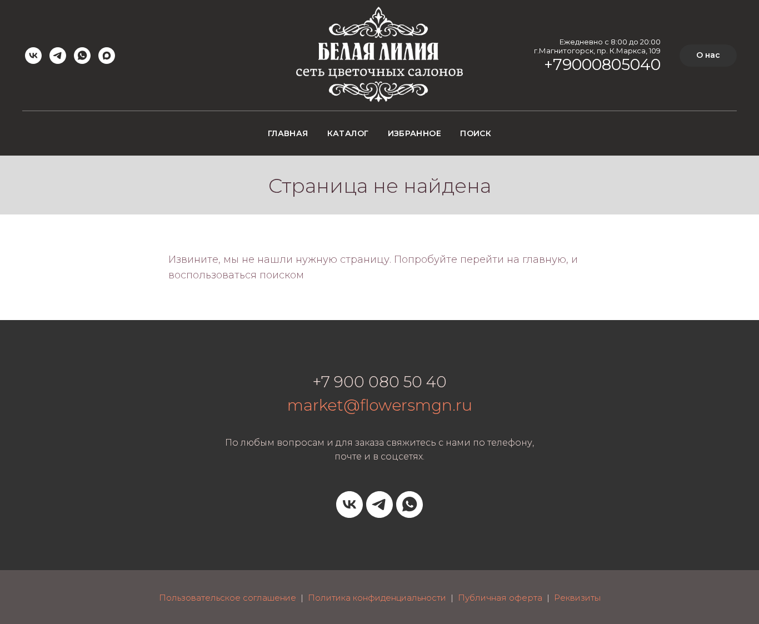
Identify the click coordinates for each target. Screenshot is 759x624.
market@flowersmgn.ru (379, 405)
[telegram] (57, 55)
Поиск (475, 133)
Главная (288, 133)
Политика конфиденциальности (377, 597)
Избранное (415, 133)
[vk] (33, 55)
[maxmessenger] (106, 55)
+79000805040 (602, 64)
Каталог (348, 133)
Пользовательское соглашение (227, 597)
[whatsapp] (82, 55)
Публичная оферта (500, 597)
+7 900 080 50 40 (379, 381)
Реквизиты (577, 597)
